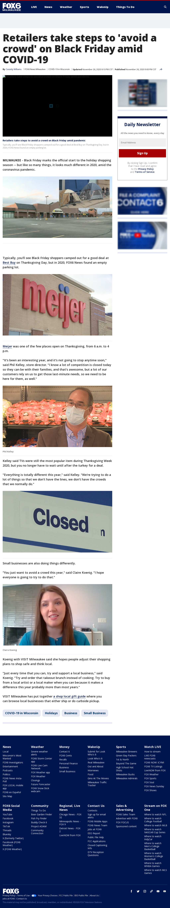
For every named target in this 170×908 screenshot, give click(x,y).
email (164, 891)
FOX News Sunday (154, 786)
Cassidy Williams (13, 69)
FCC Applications (97, 841)
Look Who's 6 (95, 758)
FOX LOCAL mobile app (13, 787)
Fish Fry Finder (39, 818)
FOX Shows (150, 790)
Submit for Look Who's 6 (96, 753)
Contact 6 (64, 751)
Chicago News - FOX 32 (70, 816)
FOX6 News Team (97, 825)
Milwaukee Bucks (125, 774)
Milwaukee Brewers (126, 751)
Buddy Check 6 (39, 822)
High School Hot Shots (124, 769)
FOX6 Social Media (11, 808)
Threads (7, 830)
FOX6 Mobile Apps (97, 821)
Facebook (8, 818)
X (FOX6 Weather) (12, 849)
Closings (35, 780)
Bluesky (7, 834)
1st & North (122, 759)
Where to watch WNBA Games (152, 864)
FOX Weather (38, 776)
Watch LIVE (152, 747)
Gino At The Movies (98, 778)
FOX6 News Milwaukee (35, 69)
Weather (37, 747)
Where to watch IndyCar (152, 838)
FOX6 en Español (12, 792)
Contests (92, 810)
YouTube (7, 814)
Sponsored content (126, 826)
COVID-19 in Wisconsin (59, 69)
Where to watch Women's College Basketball (153, 856)
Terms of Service (144, 171)
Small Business (95, 713)
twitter (138, 891)
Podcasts (8, 770)
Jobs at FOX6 (95, 829)
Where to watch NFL (155, 814)
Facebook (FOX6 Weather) (11, 844)
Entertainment (10, 766)
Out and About (95, 766)
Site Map (7, 796)
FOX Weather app (40, 772)
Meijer (7, 346)
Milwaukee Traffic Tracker (97, 784)
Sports (121, 747)
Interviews (93, 770)
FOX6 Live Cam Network (39, 767)
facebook (131, 891)
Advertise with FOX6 (127, 818)
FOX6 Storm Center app (41, 760)
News (7, 747)
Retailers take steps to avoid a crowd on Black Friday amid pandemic (44, 140)
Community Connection (37, 832)
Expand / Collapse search (165, 7)
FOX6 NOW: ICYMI (154, 762)
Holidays (51, 713)
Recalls (63, 759)
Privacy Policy (146, 168)
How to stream (152, 751)
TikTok (6, 826)
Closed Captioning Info (97, 847)
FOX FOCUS (122, 822)
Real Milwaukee (96, 762)
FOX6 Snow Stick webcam (40, 790)
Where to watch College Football (153, 820)
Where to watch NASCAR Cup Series (154, 831)
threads (151, 891)
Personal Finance (68, 763)
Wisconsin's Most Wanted (12, 757)
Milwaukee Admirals (126, 778)
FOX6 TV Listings (153, 766)
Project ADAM (38, 826)
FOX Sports (150, 778)
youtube (158, 891)
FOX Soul (149, 782)
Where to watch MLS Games (155, 871)
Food (90, 774)
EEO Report (94, 833)
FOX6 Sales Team (125, 814)
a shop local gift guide (69, 696)
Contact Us (96, 806)
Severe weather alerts (39, 753)
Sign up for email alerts (97, 816)
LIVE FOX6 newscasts (150, 757)
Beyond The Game (126, 763)
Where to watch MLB (155, 825)
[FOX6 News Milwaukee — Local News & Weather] (14, 7)
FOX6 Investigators (13, 762)
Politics (6, 774)
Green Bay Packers (126, 755)
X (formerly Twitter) (13, 838)
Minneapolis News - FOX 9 (70, 823)
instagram (144, 891)
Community (39, 806)
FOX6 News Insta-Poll (12, 780)
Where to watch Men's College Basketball (152, 846)
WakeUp (94, 747)
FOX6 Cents (65, 755)
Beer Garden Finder (41, 814)
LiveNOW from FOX (155, 770)
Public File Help (96, 837)
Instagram (8, 822)
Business (70, 713)
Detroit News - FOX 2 (69, 830)
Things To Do (38, 810)
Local (5, 751)
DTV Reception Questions (96, 854)
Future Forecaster (40, 784)
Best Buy (9, 262)
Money (64, 747)
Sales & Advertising (124, 808)
